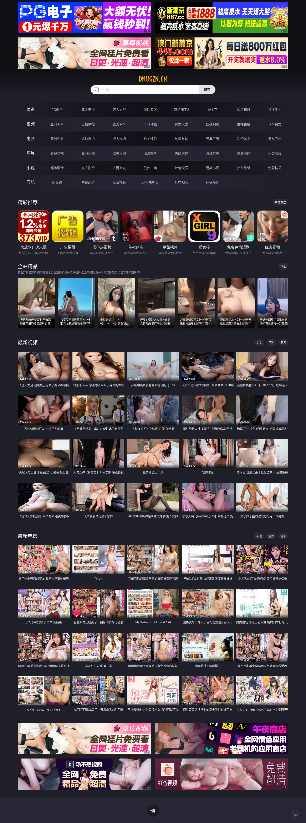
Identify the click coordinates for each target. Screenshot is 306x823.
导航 (30, 182)
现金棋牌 (243, 109)
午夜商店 (88, 182)
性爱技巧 (274, 168)
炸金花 (213, 109)
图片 (30, 153)
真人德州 (88, 109)
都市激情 (57, 168)
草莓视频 (119, 182)
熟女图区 (243, 153)
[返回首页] (295, 814)
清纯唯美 (212, 153)
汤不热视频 (150, 182)
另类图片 (274, 153)
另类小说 (212, 168)
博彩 (30, 109)
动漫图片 (150, 153)
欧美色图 (119, 153)
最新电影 (28, 535)
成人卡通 (119, 138)
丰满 (259, 536)
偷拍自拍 (88, 138)
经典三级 (212, 138)
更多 (283, 343)
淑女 (271, 536)
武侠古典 (150, 168)
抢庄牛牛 (274, 109)
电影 (30, 138)
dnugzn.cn (153, 79)
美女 (259, 343)
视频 (30, 124)
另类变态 (274, 138)
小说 (30, 168)
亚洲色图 (88, 153)
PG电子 (57, 109)
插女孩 (57, 182)
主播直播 (243, 124)
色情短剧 (212, 182)
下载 (283, 266)
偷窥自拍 (57, 153)
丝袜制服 (212, 124)
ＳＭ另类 (274, 124)
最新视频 (28, 342)
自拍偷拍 (88, 124)
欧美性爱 (150, 138)
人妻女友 (119, 168)
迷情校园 (181, 168)
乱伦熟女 (243, 138)
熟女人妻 (181, 124)
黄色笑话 (243, 168)
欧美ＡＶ (119, 124)
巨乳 (271, 343)
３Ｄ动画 (150, 124)
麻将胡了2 (181, 109)
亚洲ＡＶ (57, 124)
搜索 (207, 89)
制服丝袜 (181, 138)
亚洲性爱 (57, 138)
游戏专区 (150, 109)
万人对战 (119, 109)
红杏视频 (181, 182)
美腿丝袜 (181, 153)
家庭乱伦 (88, 168)
